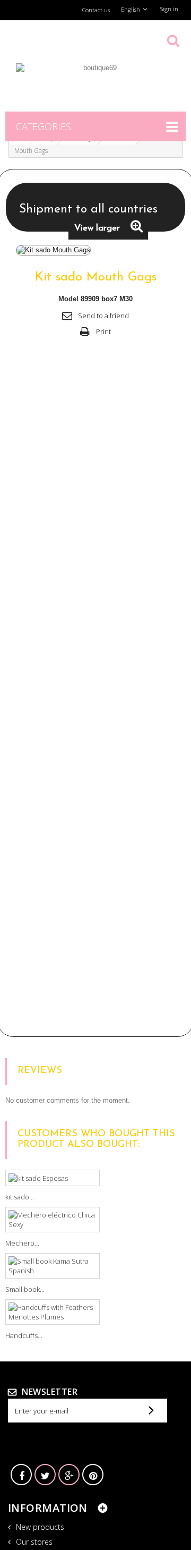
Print (103, 331)
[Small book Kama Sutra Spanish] (52, 1266)
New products (39, 1527)
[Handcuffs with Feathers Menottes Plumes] (52, 1312)
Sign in (169, 9)
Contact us (96, 10)
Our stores (33, 1542)
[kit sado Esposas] (52, 1178)
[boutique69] (95, 82)
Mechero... (22, 1243)
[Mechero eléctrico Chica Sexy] (52, 1219)
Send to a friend (103, 315)
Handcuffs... (23, 1335)
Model (68, 299)
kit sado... (19, 1197)
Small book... (25, 1289)
